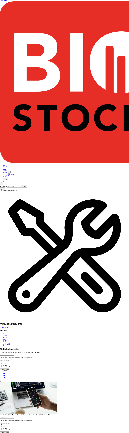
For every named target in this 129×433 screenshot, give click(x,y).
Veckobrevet (6, 365)
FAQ (4, 346)
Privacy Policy (6, 343)
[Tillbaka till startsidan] (64, 82)
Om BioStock (6, 341)
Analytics (5, 340)
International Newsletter (8, 366)
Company (2, 417)
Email (1, 354)
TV (4, 336)
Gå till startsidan (4, 327)
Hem (1, 190)
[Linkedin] (4, 376)
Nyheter (5, 335)
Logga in (2, 181)
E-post (2, 359)
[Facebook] (4, 374)
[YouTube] (4, 378)
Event (4, 339)
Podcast (5, 337)
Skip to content (3, 0)
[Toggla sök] (1, 184)
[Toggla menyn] (2, 188)
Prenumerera (8, 181)
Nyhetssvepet (6, 363)
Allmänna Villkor (7, 344)
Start (4, 333)
